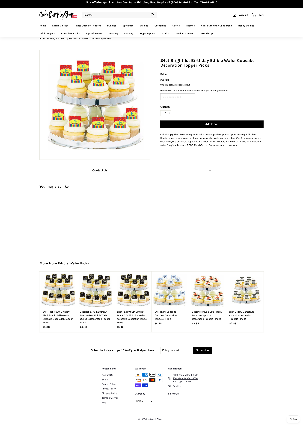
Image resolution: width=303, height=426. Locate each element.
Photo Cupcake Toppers (88, 25)
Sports (176, 25)
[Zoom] (95, 105)
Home (42, 25)
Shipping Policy (109, 393)
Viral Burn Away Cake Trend (216, 25)
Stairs (165, 33)
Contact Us (107, 375)
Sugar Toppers (148, 33)
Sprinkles (128, 25)
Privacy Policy (109, 389)
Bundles (111, 25)
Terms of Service (110, 398)
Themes (190, 25)
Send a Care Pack (185, 33)
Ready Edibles (246, 25)
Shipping (164, 85)
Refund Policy (109, 384)
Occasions (160, 25)
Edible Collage (60, 25)
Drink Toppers (47, 33)
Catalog (128, 33)
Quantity (165, 107)
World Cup (207, 33)
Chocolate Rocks (70, 33)
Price (163, 74)
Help (104, 402)
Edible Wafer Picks (73, 263)
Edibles (144, 25)
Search (105, 379)
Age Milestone (94, 33)
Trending (113, 33)
